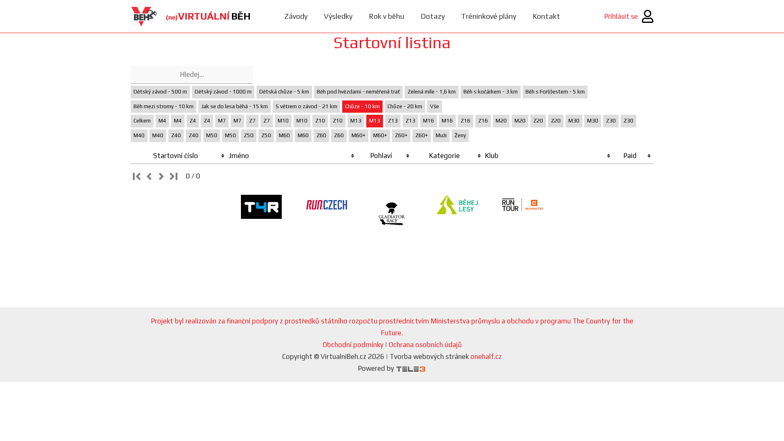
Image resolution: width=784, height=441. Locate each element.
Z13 (393, 121)
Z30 (611, 121)
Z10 (320, 121)
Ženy (460, 135)
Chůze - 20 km (405, 106)
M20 (501, 121)
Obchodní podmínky (353, 345)
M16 (428, 121)
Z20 (538, 121)
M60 (284, 135)
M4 (162, 121)
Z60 (321, 135)
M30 (573, 121)
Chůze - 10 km (362, 106)
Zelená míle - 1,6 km (432, 92)
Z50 (249, 135)
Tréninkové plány (488, 16)
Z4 (192, 121)
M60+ (358, 135)
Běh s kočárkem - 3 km (490, 92)
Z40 (176, 135)
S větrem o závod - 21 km (306, 106)
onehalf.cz (486, 356)
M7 (222, 121)
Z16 (465, 121)
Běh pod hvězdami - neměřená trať (358, 92)
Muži (441, 135)
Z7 (252, 121)
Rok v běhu (386, 16)
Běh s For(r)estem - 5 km (555, 92)
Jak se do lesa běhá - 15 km (234, 106)
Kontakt (546, 16)
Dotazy (433, 16)
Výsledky (338, 16)
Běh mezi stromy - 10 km (164, 106)
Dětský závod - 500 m (160, 92)
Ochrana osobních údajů (425, 345)
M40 (139, 135)
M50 (211, 135)
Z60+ (401, 135)
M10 (283, 121)
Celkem (142, 121)
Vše (434, 106)
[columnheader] (179, 156)
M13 (355, 121)
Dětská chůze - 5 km (284, 92)
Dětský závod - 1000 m (223, 92)
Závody (295, 16)
